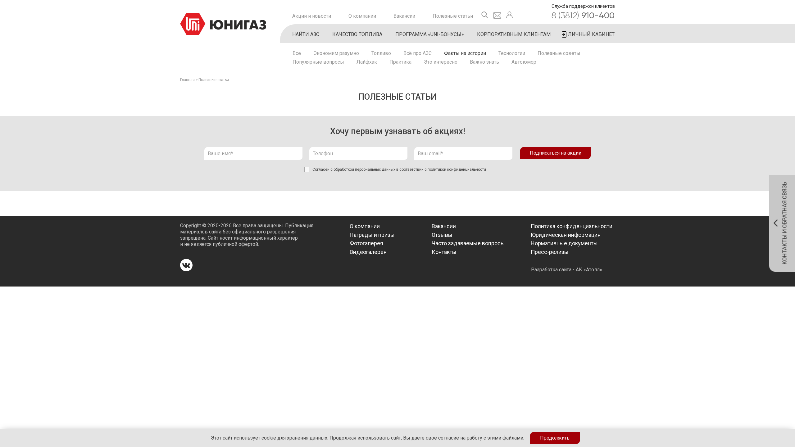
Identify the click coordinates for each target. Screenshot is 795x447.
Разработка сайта (551, 270)
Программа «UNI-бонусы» (429, 34)
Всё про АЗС (417, 53)
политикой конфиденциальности (457, 169)
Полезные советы (559, 53)
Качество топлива (357, 34)
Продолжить (555, 438)
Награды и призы (372, 235)
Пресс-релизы (550, 252)
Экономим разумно (336, 53)
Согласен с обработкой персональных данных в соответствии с (399, 169)
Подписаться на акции (555, 153)
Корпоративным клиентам (514, 34)
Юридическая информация (566, 235)
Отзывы (442, 235)
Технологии (511, 53)
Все (297, 53)
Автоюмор (523, 62)
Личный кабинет (591, 34)
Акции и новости (311, 16)
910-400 (583, 15)
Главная (187, 80)
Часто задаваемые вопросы (468, 243)
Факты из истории (465, 53)
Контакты (444, 252)
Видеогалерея (368, 252)
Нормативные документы (564, 243)
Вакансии (404, 16)
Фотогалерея (366, 243)
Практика (400, 62)
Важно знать (484, 62)
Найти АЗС (305, 34)
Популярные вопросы (318, 62)
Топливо (381, 53)
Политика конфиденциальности (571, 226)
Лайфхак (367, 62)
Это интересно (440, 62)
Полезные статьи (453, 16)
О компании (362, 16)
